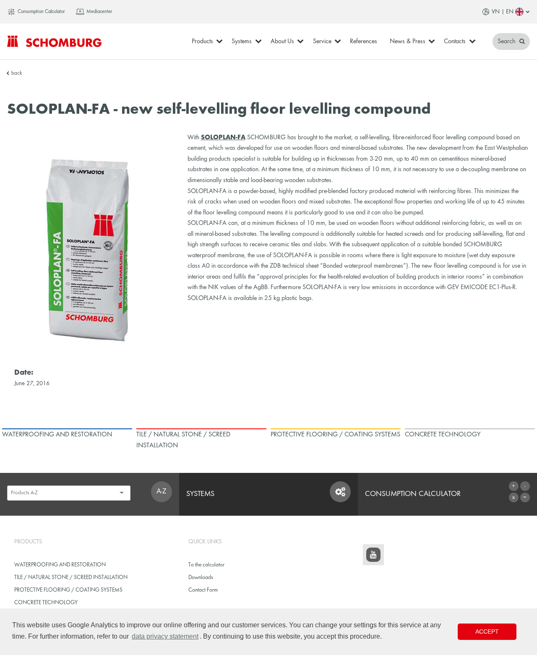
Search (507, 41)
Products (202, 41)
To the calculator (206, 565)
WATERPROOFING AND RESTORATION (60, 565)
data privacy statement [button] (165, 636)
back (16, 73)
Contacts (455, 41)
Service (322, 41)
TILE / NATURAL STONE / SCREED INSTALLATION (71, 577)
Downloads (200, 577)
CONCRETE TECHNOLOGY (46, 602)
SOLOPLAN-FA (223, 137)
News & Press (407, 41)
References (363, 41)
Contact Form (203, 590)
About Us (282, 41)
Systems (242, 41)
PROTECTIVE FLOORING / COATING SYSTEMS (68, 590)
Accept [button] (487, 631)
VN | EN (503, 12)
